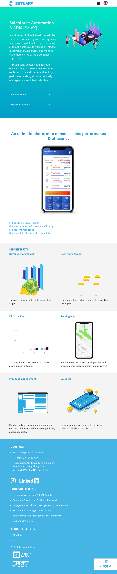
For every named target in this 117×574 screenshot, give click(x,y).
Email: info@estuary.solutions (28, 452)
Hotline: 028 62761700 (25, 457)
